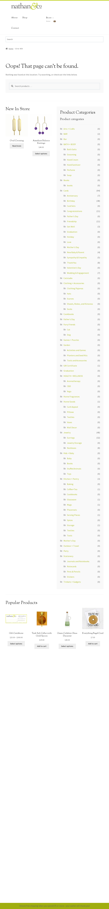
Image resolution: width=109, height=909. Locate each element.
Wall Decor (72, 427)
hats (69, 293)
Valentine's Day (74, 267)
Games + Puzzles (71, 340)
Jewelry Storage (74, 443)
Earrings (71, 437)
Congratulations (74, 211)
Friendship (72, 221)
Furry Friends (69, 324)
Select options (41, 153)
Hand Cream (72, 159)
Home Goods (69, 401)
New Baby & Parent (75, 252)
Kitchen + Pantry (71, 479)
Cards (66, 190)
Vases (69, 422)
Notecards (71, 566)
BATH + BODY (70, 144)
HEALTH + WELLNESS (73, 376)
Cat (68, 329)
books (70, 185)
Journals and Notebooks (78, 561)
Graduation (72, 231)
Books (66, 180)
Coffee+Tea (72, 489)
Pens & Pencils (73, 571)
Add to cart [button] (41, 646)
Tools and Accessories (77, 360)
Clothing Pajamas (75, 288)
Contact (15, 28)
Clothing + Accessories (74, 283)
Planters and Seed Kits (77, 355)
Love (69, 242)
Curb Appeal (72, 406)
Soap (69, 175)
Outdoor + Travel (71, 546)
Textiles (70, 417)
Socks (69, 309)
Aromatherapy (73, 381)
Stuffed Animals (74, 468)
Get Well (71, 226)
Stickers (70, 576)
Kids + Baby (69, 453)
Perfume (71, 170)
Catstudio (68, 278)
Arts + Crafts (69, 128)
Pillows (70, 412)
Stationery (68, 556)
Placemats (72, 509)
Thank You (71, 262)
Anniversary (72, 195)
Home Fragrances (72, 396)
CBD (69, 386)
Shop (24, 17)
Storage (70, 525)
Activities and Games (76, 350)
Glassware (71, 499)
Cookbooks (69, 314)
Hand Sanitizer (73, 164)
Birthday (71, 201)
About (14, 17)
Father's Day (72, 216)
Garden (67, 345)
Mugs (69, 504)
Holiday (70, 237)
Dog (69, 334)
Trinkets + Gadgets (72, 582)
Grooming (71, 154)
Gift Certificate (70, 365)
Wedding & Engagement (78, 273)
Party (66, 551)
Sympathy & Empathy (77, 257)
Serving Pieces (73, 515)
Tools (69, 535)
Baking (70, 484)
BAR (65, 134)
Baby (69, 458)
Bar (65, 139)
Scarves (70, 298)
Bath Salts (72, 149)
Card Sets (71, 206)
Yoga (69, 391)
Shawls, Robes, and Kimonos (80, 304)
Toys (69, 473)
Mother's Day (73, 247)
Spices (70, 520)
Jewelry (67, 432)
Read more (16, 146)
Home (11, 48)
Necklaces (71, 448)
